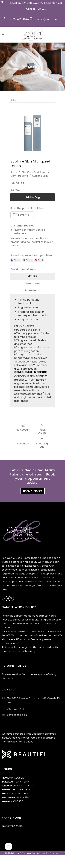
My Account (23, 429)
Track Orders (42, 431)
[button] (22, 215)
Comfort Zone (19, 176)
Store (13, 172)
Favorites (23, 443)
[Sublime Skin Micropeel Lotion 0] (32, 132)
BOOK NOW (32, 491)
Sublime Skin (40, 176)
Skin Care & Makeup (34, 172)
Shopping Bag (42, 445)
